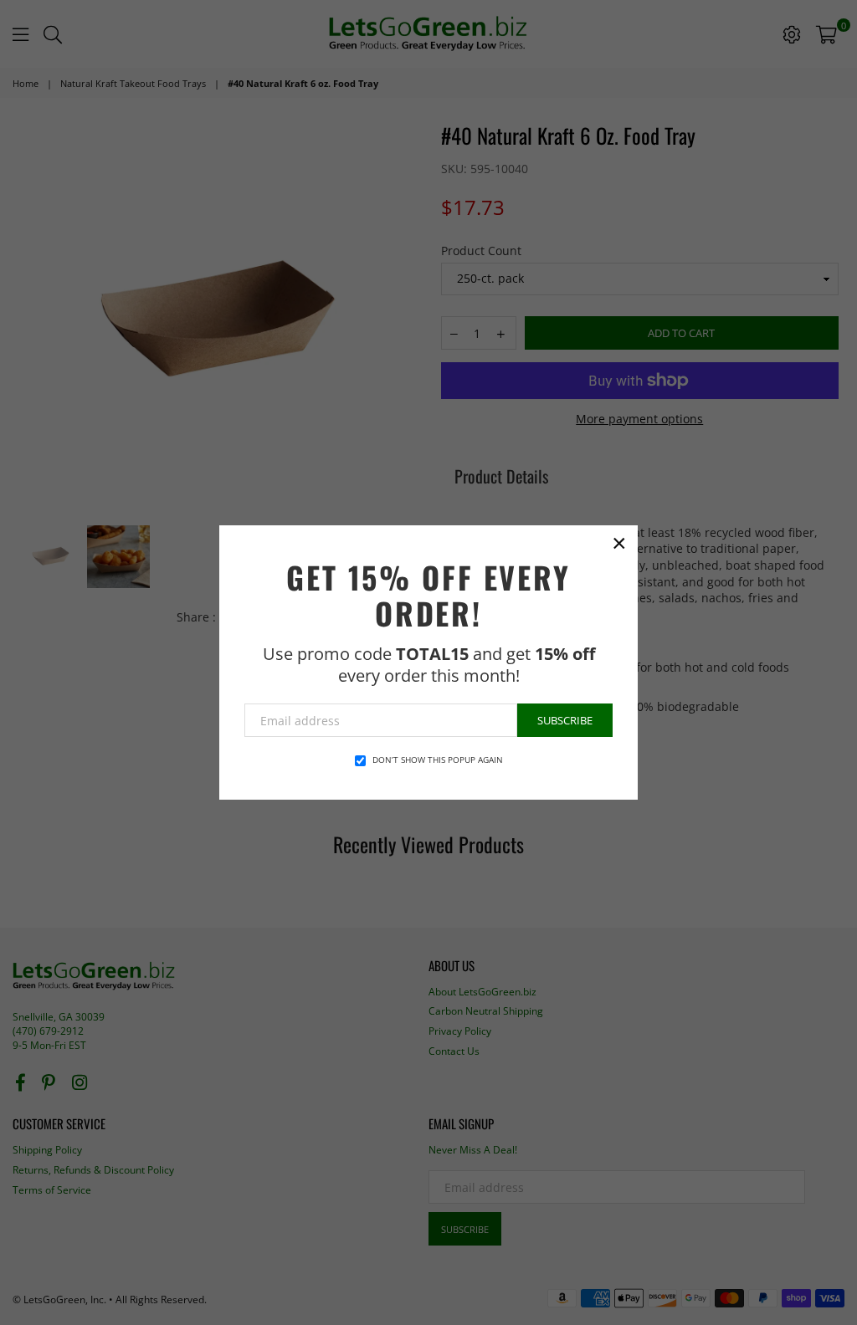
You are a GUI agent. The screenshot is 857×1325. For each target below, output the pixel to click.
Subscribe (565, 720)
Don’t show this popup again (437, 759)
